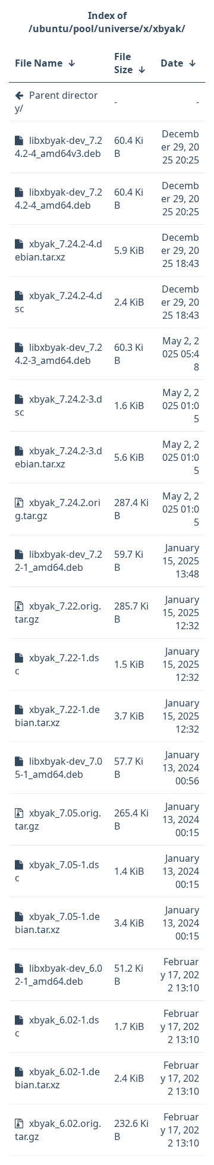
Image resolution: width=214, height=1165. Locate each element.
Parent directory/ (56, 102)
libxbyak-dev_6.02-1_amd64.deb (58, 975)
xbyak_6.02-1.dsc (57, 1026)
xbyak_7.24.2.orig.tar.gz (57, 509)
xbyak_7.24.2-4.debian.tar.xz (58, 250)
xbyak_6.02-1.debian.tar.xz (57, 1078)
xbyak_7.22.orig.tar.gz (58, 612)
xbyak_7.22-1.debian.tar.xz (57, 716)
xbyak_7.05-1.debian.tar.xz (57, 923)
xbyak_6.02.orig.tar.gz (58, 1130)
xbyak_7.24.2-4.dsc (58, 302)
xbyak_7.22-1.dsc (57, 664)
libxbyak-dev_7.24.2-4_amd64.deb (58, 199)
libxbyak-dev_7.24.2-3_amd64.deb (58, 354)
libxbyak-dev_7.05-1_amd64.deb (58, 768)
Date (171, 63)
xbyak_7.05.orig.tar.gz (58, 819)
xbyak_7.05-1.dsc (57, 871)
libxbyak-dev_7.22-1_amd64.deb (58, 561)
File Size (123, 63)
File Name (38, 63)
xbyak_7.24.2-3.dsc (58, 405)
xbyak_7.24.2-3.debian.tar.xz (58, 457)
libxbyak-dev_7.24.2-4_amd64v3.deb (58, 147)
